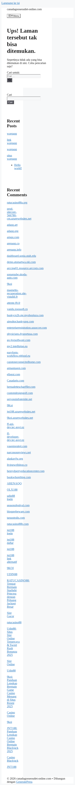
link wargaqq (12, 141)
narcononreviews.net (19, 452)
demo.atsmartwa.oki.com (21, 262)
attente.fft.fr (13, 302)
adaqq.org (12, 231)
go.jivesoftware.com (18, 340)
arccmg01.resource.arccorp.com (25, 268)
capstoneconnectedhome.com (24, 362)
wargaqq (12, 133)
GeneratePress (24, 781)
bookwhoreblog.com (19, 477)
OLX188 (12, 489)
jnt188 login (10, 532)
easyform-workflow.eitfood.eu (18, 354)
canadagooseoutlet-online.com (24, 9)
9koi (9, 283)
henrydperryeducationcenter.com (25, 471)
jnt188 (10, 549)
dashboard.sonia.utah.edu (21, 255)
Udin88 (11, 670)
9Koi (10, 405)
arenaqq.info (14, 249)
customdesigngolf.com (20, 393)
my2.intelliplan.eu (17, 346)
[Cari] (9, 80)
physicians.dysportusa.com (22, 333)
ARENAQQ (14, 483)
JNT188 (11, 766)
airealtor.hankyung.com (20, 321)
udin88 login (11, 497)
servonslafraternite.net (19, 399)
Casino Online (11, 714)
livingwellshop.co (17, 464)
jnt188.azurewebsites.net (21, 411)
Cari (9, 94)
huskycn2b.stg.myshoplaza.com (25, 315)
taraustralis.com (16, 517)
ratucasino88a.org (17, 202)
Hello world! (18, 166)
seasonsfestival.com (18, 505)
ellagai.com (13, 374)
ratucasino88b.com (18, 523)
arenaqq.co (13, 243)
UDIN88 (12, 574)
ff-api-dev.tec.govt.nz (15, 425)
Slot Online (11, 663)
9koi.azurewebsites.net (20, 417)
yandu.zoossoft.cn (17, 309)
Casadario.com (15, 380)
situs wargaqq (12, 157)
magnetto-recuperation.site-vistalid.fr (17, 293)
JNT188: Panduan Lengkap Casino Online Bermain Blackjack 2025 (12, 740)
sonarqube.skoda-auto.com (17, 276)
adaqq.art (12, 224)
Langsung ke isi (10, 3)
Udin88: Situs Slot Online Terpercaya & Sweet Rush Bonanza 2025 (13, 641)
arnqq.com (13, 237)
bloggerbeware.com (18, 511)
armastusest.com (16, 368)
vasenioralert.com (17, 446)
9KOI (10, 568)
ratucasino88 (14, 622)
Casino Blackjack (12, 759)
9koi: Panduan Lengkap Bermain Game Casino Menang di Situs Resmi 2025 (12, 691)
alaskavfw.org (15, 458)
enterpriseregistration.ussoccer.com (27, 327)
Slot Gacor (10, 614)
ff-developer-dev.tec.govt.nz (15, 437)
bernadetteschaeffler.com (21, 386)
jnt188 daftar (10, 541)
